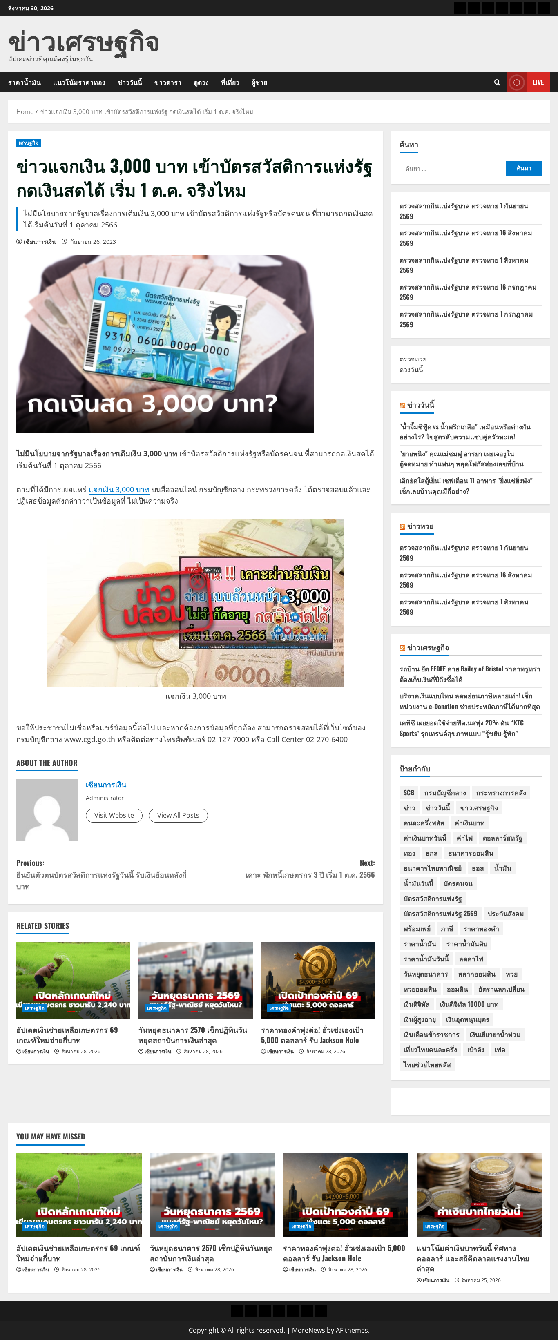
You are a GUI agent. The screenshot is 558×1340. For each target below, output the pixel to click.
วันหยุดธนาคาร (426, 974)
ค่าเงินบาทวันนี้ (425, 838)
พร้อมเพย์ (417, 928)
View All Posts (178, 815)
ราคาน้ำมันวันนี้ (426, 958)
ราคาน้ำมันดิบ (466, 943)
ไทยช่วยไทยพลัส (427, 1064)
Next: (310, 868)
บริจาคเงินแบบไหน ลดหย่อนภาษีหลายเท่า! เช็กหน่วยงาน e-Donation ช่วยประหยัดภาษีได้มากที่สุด (470, 701)
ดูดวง (201, 82)
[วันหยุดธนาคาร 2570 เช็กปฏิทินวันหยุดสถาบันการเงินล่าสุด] (195, 980)
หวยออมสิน (420, 989)
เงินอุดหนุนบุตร (467, 1019)
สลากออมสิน (477, 974)
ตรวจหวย (413, 359)
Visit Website (114, 815)
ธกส (432, 853)
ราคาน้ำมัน (24, 82)
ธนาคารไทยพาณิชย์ (433, 868)
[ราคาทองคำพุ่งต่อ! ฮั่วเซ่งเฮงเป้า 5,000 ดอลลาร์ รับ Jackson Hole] (318, 980)
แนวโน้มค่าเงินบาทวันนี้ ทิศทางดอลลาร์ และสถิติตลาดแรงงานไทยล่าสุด (473, 1257)
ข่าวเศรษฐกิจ (84, 39)
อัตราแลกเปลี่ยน (501, 989)
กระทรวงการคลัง (501, 792)
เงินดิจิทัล (417, 1004)
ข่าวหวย (420, 525)
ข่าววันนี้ (130, 82)
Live (538, 82)
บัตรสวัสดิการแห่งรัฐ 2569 (441, 913)
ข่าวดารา (167, 82)
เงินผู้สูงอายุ (420, 1019)
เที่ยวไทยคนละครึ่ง (430, 1049)
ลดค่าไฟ (471, 958)
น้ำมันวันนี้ (418, 883)
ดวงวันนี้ (411, 369)
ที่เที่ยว (230, 82)
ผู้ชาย (259, 82)
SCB (409, 792)
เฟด (500, 1049)
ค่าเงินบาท (470, 822)
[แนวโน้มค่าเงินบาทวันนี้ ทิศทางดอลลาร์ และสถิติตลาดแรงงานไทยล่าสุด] (479, 1195)
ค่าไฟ (465, 838)
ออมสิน (457, 989)
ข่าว (409, 807)
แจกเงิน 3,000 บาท (119, 489)
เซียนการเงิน (40, 241)
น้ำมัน (502, 868)
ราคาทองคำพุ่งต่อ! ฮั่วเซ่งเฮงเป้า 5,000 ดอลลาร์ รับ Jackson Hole (312, 1034)
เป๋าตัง (475, 1049)
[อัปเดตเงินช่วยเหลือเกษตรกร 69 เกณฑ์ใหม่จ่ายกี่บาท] (73, 980)
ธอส (478, 868)
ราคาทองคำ (481, 928)
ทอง (409, 853)
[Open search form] (497, 82)
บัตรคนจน (458, 883)
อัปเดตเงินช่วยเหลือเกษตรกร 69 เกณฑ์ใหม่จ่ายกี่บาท (67, 1034)
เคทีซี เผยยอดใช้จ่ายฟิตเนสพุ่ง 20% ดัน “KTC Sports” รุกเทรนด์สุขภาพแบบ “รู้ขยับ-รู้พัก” (462, 728)
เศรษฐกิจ (28, 142)
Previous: (101, 874)
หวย (512, 974)
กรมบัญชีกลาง (445, 792)
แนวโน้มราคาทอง (79, 82)
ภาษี (447, 928)
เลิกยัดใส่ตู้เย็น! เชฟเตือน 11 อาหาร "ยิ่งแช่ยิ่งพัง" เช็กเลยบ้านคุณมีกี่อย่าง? (466, 485)
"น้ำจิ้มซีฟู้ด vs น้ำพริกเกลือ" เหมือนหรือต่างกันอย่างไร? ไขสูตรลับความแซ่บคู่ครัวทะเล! (465, 431)
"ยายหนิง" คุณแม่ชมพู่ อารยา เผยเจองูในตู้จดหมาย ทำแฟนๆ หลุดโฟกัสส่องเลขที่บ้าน (462, 458)
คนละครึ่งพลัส (424, 822)
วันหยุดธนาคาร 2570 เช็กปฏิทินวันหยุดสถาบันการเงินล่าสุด (192, 1034)
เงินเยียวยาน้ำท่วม (495, 1034)
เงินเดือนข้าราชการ (432, 1034)
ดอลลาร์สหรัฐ (502, 838)
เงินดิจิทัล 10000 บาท (469, 1004)
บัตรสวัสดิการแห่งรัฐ (433, 898)
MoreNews (308, 1330)
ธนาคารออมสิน (470, 853)
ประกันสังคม (506, 913)
